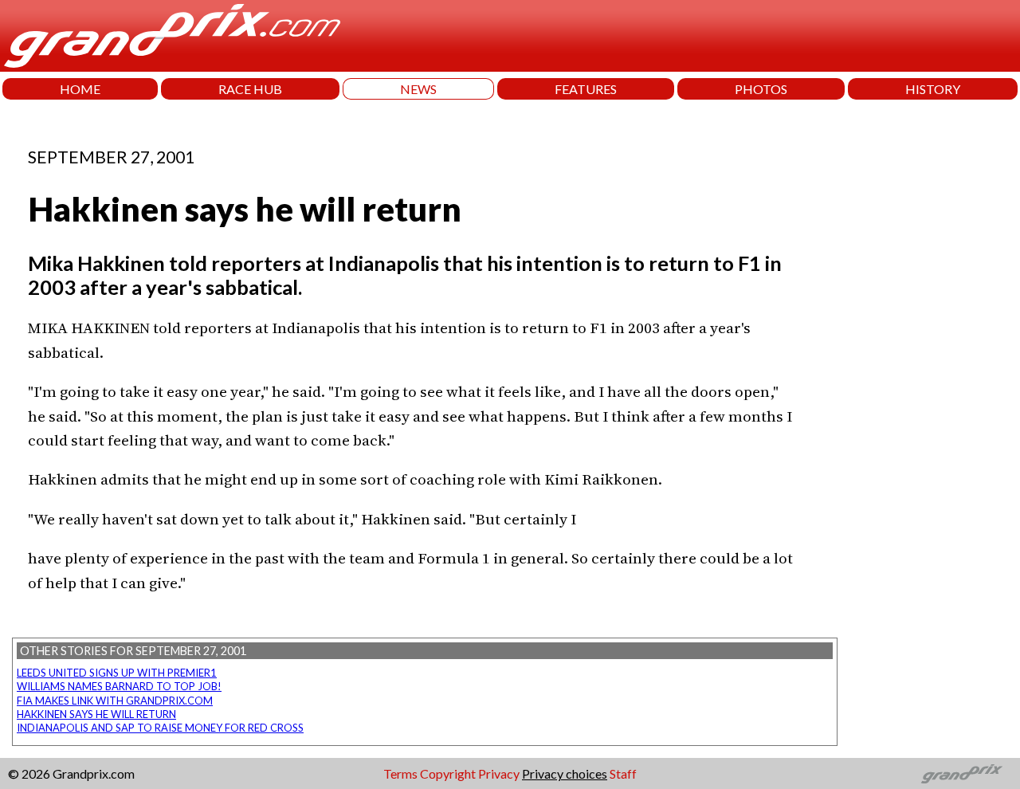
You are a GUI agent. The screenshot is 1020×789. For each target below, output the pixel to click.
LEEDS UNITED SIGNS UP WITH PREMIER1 (117, 672)
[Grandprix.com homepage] (962, 773)
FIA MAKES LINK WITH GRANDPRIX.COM (115, 700)
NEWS (418, 88)
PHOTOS (761, 88)
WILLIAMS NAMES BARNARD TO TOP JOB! (119, 686)
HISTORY (932, 88)
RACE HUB (250, 88)
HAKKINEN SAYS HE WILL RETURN (96, 714)
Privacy (499, 773)
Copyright (448, 773)
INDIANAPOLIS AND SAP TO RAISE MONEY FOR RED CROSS (160, 727)
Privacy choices (564, 773)
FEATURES (586, 88)
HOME (80, 88)
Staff (623, 773)
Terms (400, 773)
